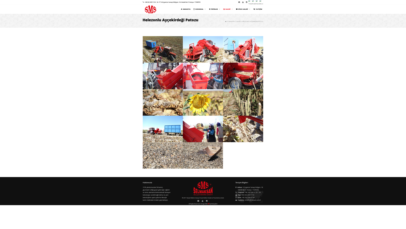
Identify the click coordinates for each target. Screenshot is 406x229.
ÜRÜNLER (214, 9)
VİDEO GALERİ (243, 9)
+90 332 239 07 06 (248, 197)
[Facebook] (239, 2)
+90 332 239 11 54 (247, 195)
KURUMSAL (199, 9)
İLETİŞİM (259, 9)
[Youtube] (243, 2)
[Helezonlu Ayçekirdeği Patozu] (162, 50)
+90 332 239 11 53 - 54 (253, 192)
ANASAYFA (186, 9)
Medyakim (214, 204)
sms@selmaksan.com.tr (253, 200)
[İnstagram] (246, 2)
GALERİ (228, 9)
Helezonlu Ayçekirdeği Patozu (252, 21)
